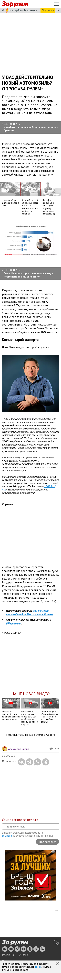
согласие (7, 835)
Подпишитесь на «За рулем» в (30, 734)
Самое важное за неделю (20, 820)
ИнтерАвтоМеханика (23, 10)
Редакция (8, 955)
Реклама (23, 955)
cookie (38, 966)
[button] (57, 964)
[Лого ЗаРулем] (15, 4)
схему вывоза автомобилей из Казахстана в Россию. (29, 612)
